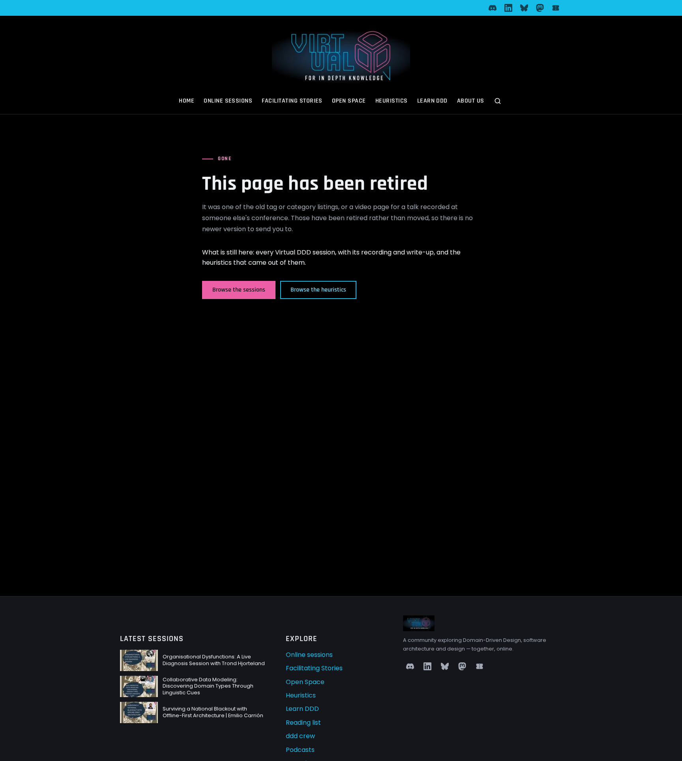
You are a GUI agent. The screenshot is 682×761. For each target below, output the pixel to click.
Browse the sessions (238, 290)
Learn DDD (432, 101)
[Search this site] (498, 102)
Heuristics (391, 101)
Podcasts (300, 749)
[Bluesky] (524, 8)
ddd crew (300, 735)
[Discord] (492, 8)
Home (186, 101)
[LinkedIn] (508, 8)
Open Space (349, 101)
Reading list (303, 722)
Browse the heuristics (318, 290)
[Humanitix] (555, 8)
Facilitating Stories (292, 101)
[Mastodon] (540, 8)
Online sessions (228, 101)
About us (470, 101)
